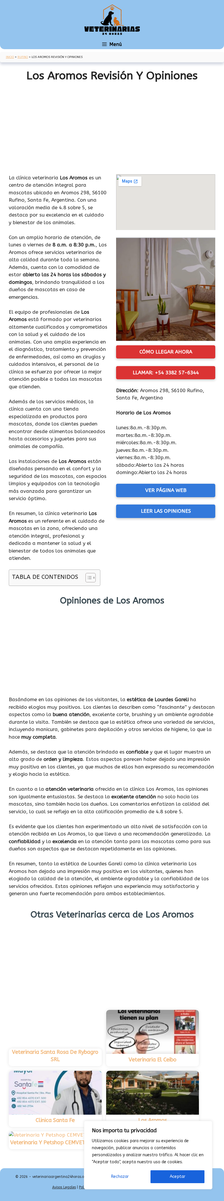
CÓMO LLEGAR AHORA (165, 352)
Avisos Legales (64, 1187)
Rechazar (120, 1176)
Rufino (23, 57)
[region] (148, 1155)
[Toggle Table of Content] (87, 578)
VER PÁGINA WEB (165, 490)
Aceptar (177, 1176)
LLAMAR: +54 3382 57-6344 (166, 372)
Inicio (10, 57)
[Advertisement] (112, 126)
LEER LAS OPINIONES (166, 511)
